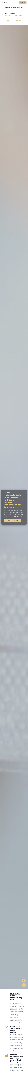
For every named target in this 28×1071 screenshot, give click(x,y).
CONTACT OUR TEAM (12, 520)
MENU (21, 2)
